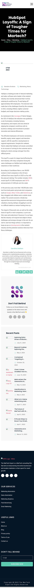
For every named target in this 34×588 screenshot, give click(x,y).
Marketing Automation (8, 491)
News (29, 86)
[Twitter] (24, 271)
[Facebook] (20, 271)
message (17, 116)
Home (3, 522)
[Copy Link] (27, 271)
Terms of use (5, 537)
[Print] (31, 271)
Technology (5, 89)
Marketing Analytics (7, 499)
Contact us (4, 541)
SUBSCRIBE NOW (17, 564)
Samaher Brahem (9, 86)
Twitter (17, 193)
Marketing (23, 86)
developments (15, 225)
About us (4, 526)
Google (8, 193)
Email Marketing (6, 506)
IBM (29, 178)
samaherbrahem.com (24, 267)
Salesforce (26, 193)
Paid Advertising (6, 503)
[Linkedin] (17, 271)
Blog (2, 530)
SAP (26, 180)
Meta (13, 193)
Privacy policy (5, 533)
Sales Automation (6, 495)
